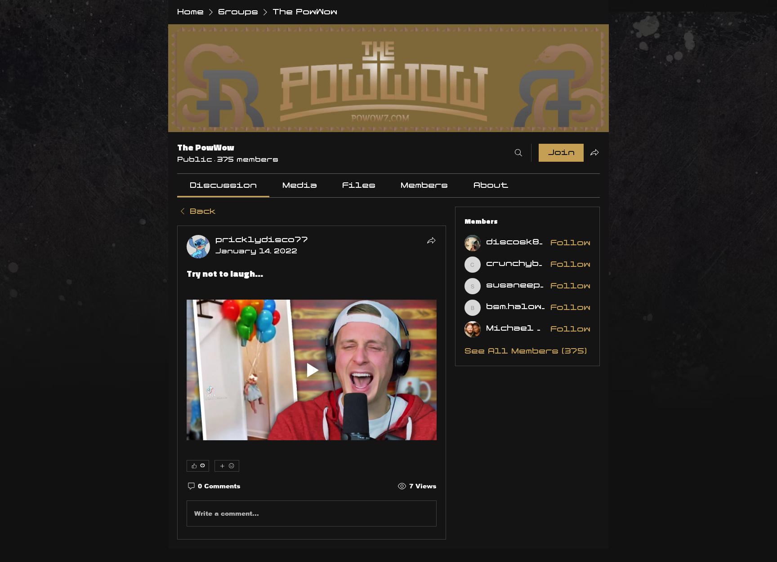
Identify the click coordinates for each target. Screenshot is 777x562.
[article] (311, 383)
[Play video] (312, 370)
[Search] (518, 153)
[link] (223, 185)
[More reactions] (226, 466)
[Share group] (594, 152)
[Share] (431, 240)
